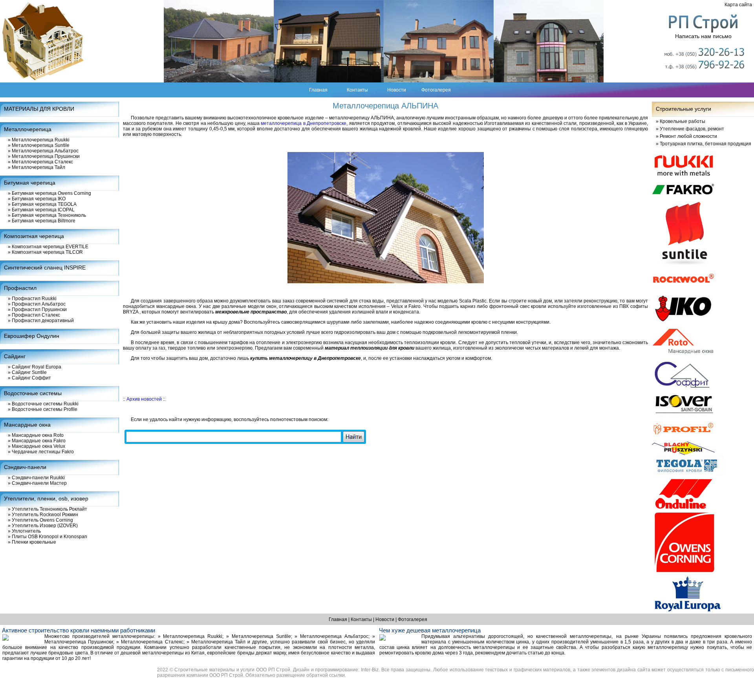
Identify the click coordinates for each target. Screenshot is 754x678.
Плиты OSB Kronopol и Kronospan (47, 536)
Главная (318, 90)
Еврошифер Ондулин (31, 336)
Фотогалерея (436, 90)
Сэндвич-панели (25, 467)
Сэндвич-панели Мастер (37, 483)
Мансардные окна (27, 424)
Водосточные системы (33, 393)
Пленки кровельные (32, 542)
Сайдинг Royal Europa (34, 367)
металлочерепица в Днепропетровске (303, 123)
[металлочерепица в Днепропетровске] (385, 217)
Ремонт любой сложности (686, 136)
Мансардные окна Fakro (37, 440)
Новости (396, 90)
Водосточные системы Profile (42, 409)
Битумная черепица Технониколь (47, 215)
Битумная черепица (29, 183)
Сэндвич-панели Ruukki (36, 477)
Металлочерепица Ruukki (39, 140)
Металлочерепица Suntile (39, 145)
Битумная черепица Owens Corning (49, 193)
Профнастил (20, 288)
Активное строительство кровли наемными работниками (78, 630)
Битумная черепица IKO (37, 199)
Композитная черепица (34, 236)
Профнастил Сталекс (34, 315)
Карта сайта (738, 4)
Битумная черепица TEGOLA (42, 204)
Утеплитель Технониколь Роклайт (47, 509)
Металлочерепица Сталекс (40, 162)
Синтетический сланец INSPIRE (45, 267)
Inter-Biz (370, 670)
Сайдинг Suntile (27, 372)
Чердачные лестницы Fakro (41, 451)
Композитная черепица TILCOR (45, 252)
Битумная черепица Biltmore (41, 221)
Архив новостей (144, 399)
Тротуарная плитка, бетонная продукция (703, 144)
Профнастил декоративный (41, 320)
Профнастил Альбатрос (37, 304)
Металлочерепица (27, 129)
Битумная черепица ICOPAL (41, 210)
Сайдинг (15, 356)
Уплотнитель (24, 531)
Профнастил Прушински (37, 309)
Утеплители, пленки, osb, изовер (46, 498)
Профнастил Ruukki (32, 298)
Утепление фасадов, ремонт (690, 129)
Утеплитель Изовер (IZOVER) (43, 525)
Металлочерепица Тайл (36, 167)
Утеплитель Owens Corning (40, 520)
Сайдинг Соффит (29, 378)
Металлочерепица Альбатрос (43, 151)
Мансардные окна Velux (36, 446)
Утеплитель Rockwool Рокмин (43, 514)
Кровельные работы (680, 121)
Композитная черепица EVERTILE (48, 246)
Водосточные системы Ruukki (43, 404)
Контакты (357, 90)
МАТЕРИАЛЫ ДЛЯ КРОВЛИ (39, 109)
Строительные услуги (683, 109)
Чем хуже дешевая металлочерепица (430, 630)
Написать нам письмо (703, 36)
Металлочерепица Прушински (44, 156)
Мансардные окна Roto (36, 435)
